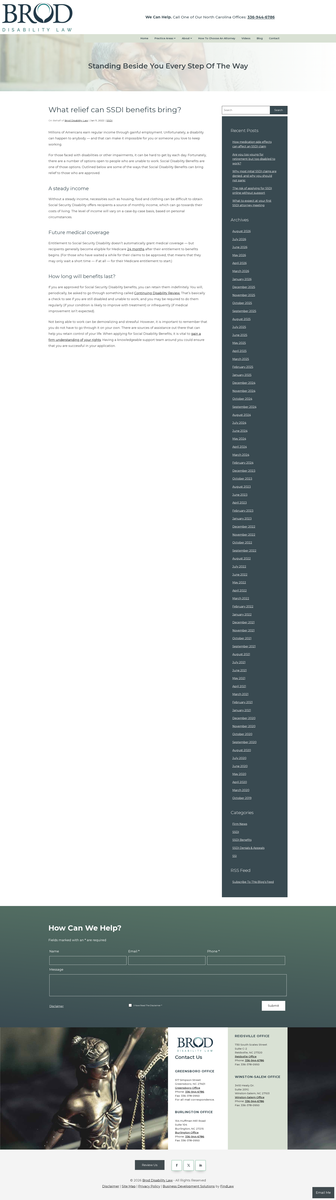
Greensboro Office (187, 1088)
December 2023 (243, 470)
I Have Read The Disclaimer (148, 1005)
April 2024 (239, 446)
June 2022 (239, 574)
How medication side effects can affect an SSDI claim (252, 144)
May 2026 (239, 255)
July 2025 (239, 327)
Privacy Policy (149, 1186)
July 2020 (239, 758)
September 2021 (244, 646)
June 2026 (239, 247)
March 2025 (240, 359)
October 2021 (241, 638)
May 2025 (239, 343)
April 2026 (239, 263)
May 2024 (239, 438)
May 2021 (238, 678)
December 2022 (243, 526)
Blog (260, 38)
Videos (245, 38)
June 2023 (239, 494)
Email (133, 951)
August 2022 (241, 558)
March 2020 (240, 790)
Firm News (239, 824)
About (186, 38)
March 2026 (240, 271)
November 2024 (243, 391)
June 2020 (240, 766)
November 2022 (243, 534)
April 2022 (239, 590)
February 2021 (242, 702)
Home (144, 38)
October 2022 (242, 542)
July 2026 (239, 239)
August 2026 (241, 231)
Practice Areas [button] (164, 38)
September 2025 (244, 311)
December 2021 (243, 622)
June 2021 (239, 670)
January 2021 (241, 710)
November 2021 (243, 630)
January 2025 (241, 375)
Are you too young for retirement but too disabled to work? (253, 159)
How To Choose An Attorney (216, 38)
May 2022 (239, 582)
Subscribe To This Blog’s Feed (253, 882)
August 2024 (241, 415)
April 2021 (239, 686)
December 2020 (243, 718)
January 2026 (241, 279)
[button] (332, 1174)
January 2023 (242, 518)
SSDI (109, 120)
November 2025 (243, 295)
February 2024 (242, 462)
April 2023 (239, 502)
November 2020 (243, 726)
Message (56, 969)
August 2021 (241, 654)
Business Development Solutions (189, 1186)
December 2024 (243, 383)
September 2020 (244, 742)
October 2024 (242, 398)
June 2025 (239, 335)
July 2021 (239, 662)
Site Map (129, 1186)
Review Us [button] (150, 1165)
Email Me (323, 1193)
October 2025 (242, 303)
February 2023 (242, 510)
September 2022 (244, 550)
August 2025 (241, 319)
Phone (213, 951)
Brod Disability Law (76, 120)
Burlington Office (187, 1132)
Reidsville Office (246, 1056)
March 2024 (240, 455)
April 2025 (239, 351)
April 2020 (239, 782)
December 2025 (243, 287)
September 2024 (244, 407)
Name (54, 951)
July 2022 (239, 566)
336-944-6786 (261, 17)
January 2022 (242, 614)
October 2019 (241, 798)
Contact (274, 38)
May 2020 (239, 774)
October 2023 (242, 478)
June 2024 (239, 431)
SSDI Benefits (241, 840)
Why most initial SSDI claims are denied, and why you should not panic (254, 176)
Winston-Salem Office (249, 1097)
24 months (135, 249)
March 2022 (240, 598)
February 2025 (242, 367)
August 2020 (241, 750)
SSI (234, 856)
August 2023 (241, 486)
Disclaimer (56, 1006)
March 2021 (240, 694)
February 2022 (242, 606)
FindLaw (227, 1186)
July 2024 (239, 422)
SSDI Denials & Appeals (248, 848)
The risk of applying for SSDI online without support (252, 191)
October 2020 (242, 734)
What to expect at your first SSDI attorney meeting (251, 203)
